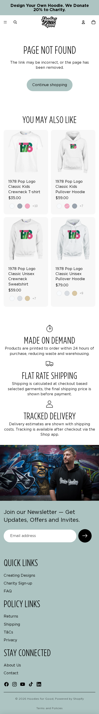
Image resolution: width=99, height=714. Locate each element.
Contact (11, 673)
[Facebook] (6, 684)
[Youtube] (22, 684)
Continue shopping (49, 85)
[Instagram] (14, 684)
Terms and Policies (49, 708)
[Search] (15, 22)
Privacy (10, 640)
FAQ (8, 591)
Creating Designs (19, 575)
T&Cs (8, 632)
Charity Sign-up (18, 583)
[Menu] (5, 22)
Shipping (12, 624)
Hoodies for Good (40, 698)
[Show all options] (35, 205)
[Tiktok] (31, 684)
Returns (11, 616)
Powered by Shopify (69, 698)
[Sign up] (85, 536)
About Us (12, 665)
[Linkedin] (39, 684)
